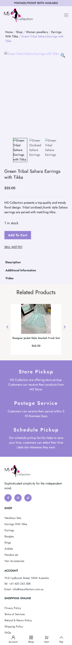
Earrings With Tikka (16, 524)
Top (61, 641)
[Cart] (46, 637)
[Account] (13, 637)
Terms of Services (15, 614)
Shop (31, 641)
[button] (66, 15)
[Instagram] (18, 498)
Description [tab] (13, 262)
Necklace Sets (13, 518)
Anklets (9, 549)
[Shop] (31, 637)
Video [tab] (9, 278)
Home (9, 32)
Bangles (9, 536)
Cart (46, 641)
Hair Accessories (14, 561)
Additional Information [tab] (20, 270)
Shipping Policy (14, 626)
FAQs (8, 633)
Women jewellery (37, 32)
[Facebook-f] (8, 498)
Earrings (9, 530)
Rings (8, 543)
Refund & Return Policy (18, 620)
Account (13, 641)
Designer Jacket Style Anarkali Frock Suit (36, 338)
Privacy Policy (13, 608)
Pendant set (11, 555)
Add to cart (17, 235)
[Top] (61, 637)
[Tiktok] (28, 498)
